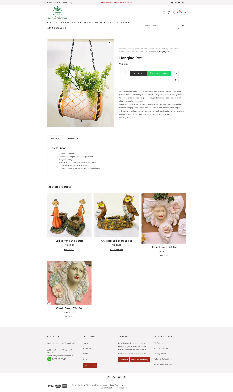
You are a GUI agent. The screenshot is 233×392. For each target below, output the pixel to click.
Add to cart (138, 73)
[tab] (55, 138)
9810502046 (59, 359)
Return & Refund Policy (163, 359)
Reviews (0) (73, 138)
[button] (159, 73)
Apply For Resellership (140, 360)
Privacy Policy (160, 353)
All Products (62, 23)
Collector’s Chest (117, 23)
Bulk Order (124, 360)
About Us (57, 3)
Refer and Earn (90, 365)
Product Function (93, 23)
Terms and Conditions (163, 364)
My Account (159, 343)
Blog (70, 3)
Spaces (75, 23)
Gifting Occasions (56, 28)
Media (64, 3)
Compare (176, 80)
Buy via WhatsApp (160, 73)
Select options (116, 249)
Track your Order (161, 348)
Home (49, 3)
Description (55, 138)
